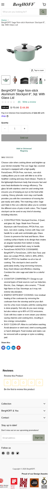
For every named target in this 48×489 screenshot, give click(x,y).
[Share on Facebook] (3, 348)
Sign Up (39, 437)
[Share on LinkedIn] (13, 348)
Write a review (29, 102)
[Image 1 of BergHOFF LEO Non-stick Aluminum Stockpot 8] (5, 80)
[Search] (43, 12)
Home (4, 20)
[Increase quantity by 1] (24, 128)
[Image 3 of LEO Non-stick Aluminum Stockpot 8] (24, 80)
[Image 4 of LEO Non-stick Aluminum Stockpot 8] (33, 80)
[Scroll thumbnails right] (44, 80)
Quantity (4, 123)
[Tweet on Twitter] (8, 348)
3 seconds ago (24, 149)
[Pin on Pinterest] (19, 348)
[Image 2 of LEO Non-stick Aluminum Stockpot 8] (15, 80)
